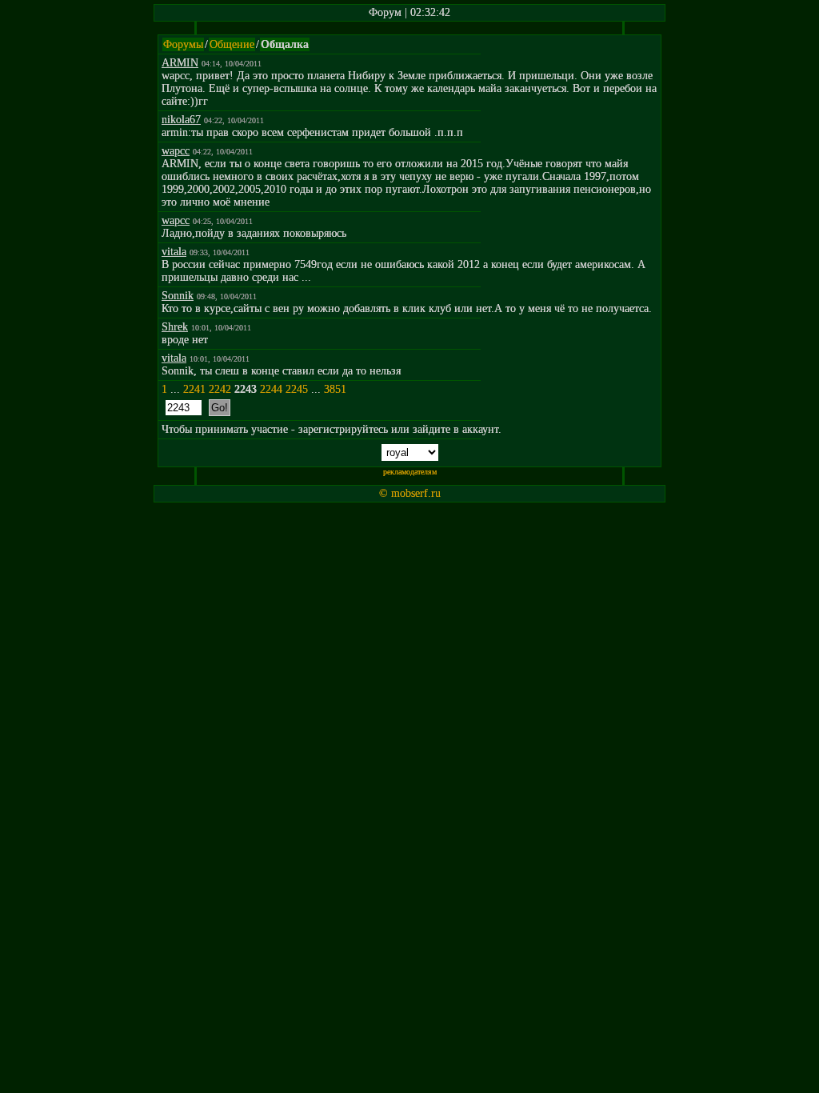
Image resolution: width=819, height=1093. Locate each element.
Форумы (183, 44)
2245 (297, 389)
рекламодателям (410, 471)
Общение (232, 44)
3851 (335, 389)
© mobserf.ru (410, 493)
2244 (271, 389)
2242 (220, 389)
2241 (194, 389)
